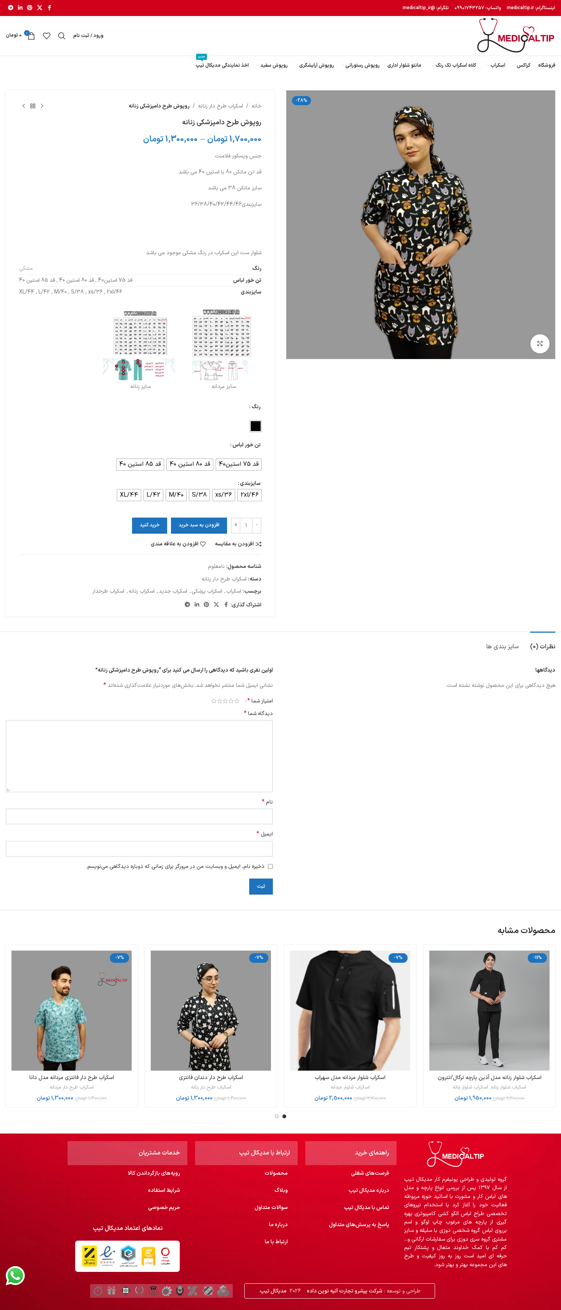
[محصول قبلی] (42, 106)
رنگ (256, 407)
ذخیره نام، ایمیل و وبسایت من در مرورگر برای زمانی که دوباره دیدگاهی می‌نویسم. (175, 867)
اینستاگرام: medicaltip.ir (530, 8)
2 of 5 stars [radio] (231, 701)
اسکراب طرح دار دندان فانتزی (211, 1078)
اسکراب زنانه (142, 591)
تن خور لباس (246, 445)
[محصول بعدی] (23, 106)
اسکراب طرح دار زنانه (220, 106)
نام (267, 802)
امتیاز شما (260, 701)
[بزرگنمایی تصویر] (540, 343)
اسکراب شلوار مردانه (350, 1087)
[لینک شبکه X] (40, 8)
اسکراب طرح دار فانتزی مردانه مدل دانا (71, 1078)
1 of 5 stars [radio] (237, 701)
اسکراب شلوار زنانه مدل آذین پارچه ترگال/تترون (490, 1078)
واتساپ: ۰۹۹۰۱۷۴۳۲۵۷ (477, 8)
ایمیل (264, 834)
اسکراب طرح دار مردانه (72, 1087)
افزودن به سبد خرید (199, 525)
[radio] (255, 426)
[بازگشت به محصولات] (32, 106)
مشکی (26, 269)
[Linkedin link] (20, 8)
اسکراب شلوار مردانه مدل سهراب (350, 1078)
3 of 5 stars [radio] (225, 701)
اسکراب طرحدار (108, 591)
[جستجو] (61, 35)
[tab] (542, 643)
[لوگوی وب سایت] (515, 36)
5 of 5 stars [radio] (214, 701)
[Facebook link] (49, 8)
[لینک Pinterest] (30, 8)
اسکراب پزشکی (207, 591)
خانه (256, 106)
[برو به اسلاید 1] (284, 1116)
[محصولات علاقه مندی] (46, 35)
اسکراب (233, 591)
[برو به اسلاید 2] (277, 1116)
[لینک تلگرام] (11, 8)
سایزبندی (250, 483)
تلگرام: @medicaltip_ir (426, 8)
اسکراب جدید (173, 591)
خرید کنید (150, 525)
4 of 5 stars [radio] (219, 701)
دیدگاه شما (258, 714)
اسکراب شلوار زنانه (508, 1087)
